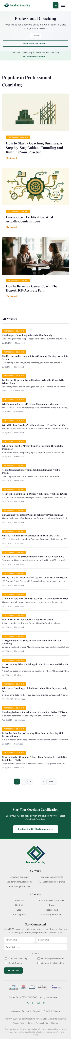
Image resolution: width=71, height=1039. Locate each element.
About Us (19, 900)
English (25, 1011)
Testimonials (52, 909)
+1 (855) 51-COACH (29, 997)
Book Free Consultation (55, 5)
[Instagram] (44, 1003)
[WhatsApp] (38, 1003)
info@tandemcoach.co (51, 997)
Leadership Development (19, 881)
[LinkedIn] (27, 1003)
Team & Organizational (19, 886)
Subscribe (13, 970)
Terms (31, 1023)
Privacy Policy (19, 1023)
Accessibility (42, 1023)
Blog (19, 909)
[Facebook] (32, 1003)
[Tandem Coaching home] (17, 5)
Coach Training (15, 963)
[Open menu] (63, 5)
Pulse (51, 905)
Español (36, 1011)
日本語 (47, 1011)
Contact (19, 905)
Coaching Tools (19, 914)
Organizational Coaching (52, 963)
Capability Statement (51, 914)
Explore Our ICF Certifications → (35, 828)
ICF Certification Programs (52, 881)
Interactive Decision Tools (51, 900)
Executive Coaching (19, 877)
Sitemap (54, 1023)
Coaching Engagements (51, 877)
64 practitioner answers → (35, 56)
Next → (52, 781)
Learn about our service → (35, 43)
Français (57, 1011)
